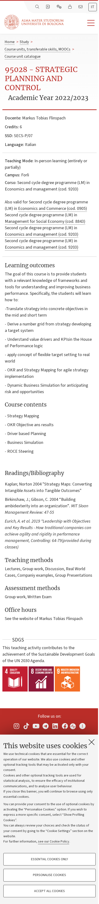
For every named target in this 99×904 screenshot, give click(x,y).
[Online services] (59, 7)
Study (24, 42)
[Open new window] (16, 726)
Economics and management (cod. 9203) (41, 234)
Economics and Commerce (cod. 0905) (52, 209)
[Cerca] (37, 7)
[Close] (91, 742)
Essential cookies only (49, 859)
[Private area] (70, 7)
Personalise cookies (49, 875)
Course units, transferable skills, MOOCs (37, 49)
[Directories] (48, 7)
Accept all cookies (49, 891)
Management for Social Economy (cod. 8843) (45, 221)
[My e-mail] (81, 7)
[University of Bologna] (34, 22)
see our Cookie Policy (53, 841)
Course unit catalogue (23, 56)
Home (10, 42)
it (92, 7)
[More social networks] (82, 726)
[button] (81, 23)
